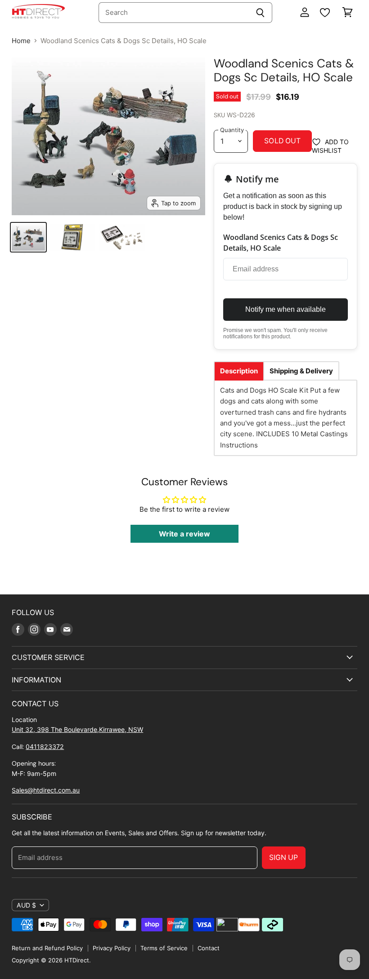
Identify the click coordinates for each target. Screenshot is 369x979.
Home (21, 40)
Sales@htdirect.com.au (46, 790)
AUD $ (26, 905)
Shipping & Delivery (301, 371)
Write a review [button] (184, 533)
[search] (173, 12)
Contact (209, 948)
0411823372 (45, 746)
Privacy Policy (111, 948)
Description (239, 371)
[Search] (260, 12)
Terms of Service (164, 948)
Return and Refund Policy (47, 948)
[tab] (239, 371)
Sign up (283, 857)
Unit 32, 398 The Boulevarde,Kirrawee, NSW (77, 729)
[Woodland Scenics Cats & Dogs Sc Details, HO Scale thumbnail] (28, 237)
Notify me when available (285, 309)
